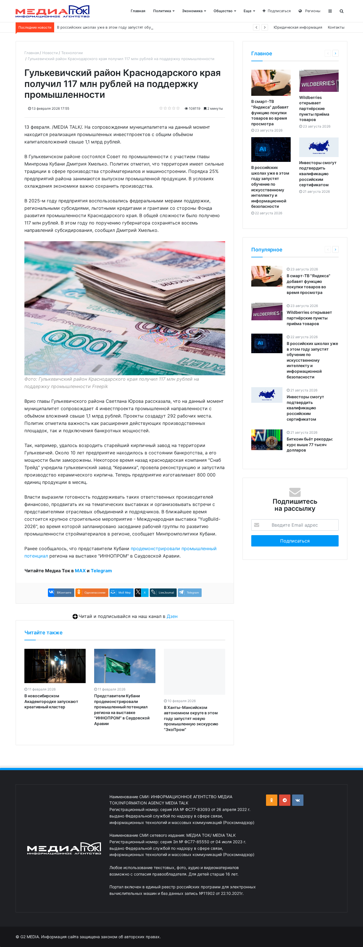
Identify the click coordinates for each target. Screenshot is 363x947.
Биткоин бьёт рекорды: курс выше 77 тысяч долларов (310, 445)
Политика (162, 11)
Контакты (336, 27)
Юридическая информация (298, 27)
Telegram (101, 570)
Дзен (172, 616)
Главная (138, 11)
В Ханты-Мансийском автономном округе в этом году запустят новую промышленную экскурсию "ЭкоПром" (191, 718)
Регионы (312, 11)
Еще (248, 11)
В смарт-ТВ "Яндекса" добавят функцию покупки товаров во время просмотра (270, 112)
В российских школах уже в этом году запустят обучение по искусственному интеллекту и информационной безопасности (168, 27)
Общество (223, 11)
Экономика (192, 11)
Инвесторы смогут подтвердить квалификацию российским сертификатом (318, 173)
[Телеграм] (284, 800)
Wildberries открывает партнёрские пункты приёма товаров (314, 108)
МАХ (80, 570)
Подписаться (279, 11)
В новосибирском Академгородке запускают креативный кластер (51, 701)
